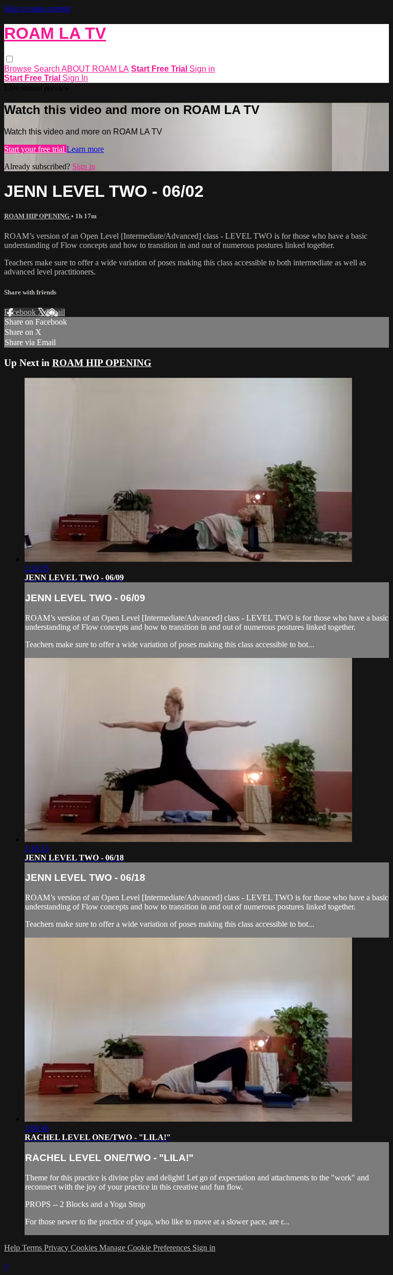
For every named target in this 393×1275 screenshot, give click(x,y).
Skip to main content (37, 8)
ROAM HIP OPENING (37, 216)
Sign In (75, 78)
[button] (9, 59)
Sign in (202, 68)
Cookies (85, 1247)
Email (55, 312)
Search (47, 68)
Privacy (57, 1247)
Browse (19, 68)
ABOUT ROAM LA (95, 68)
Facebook (21, 312)
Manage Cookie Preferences (145, 1247)
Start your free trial (35, 149)
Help (13, 1247)
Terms (33, 1247)
